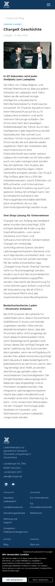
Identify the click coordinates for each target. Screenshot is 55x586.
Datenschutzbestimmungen (38, 552)
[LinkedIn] (6, 484)
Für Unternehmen (39, 497)
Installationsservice (13, 507)
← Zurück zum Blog (14, 18)
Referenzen (36, 513)
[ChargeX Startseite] (7, 5)
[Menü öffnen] (48, 5)
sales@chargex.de (13, 476)
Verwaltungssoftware (14, 513)
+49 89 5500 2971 (13, 472)
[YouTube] (13, 484)
